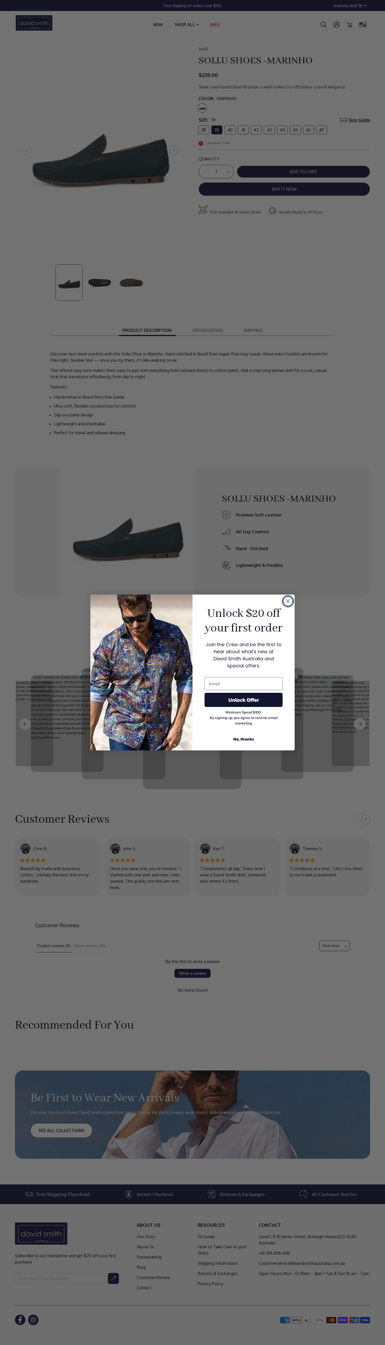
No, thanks (243, 739)
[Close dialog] (288, 601)
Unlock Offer (243, 700)
